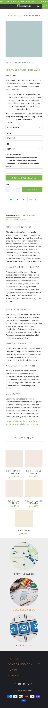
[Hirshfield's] (24, 6)
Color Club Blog (24, 609)
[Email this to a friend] (36, 199)
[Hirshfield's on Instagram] (28, 684)
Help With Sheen (29, 215)
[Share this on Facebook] (17, 199)
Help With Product (13, 215)
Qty (7, 184)
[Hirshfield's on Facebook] (15, 684)
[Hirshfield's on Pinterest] (24, 684)
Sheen (8, 133)
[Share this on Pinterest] (23, 199)
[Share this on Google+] (30, 199)
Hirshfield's (27, 690)
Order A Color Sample (24, 178)
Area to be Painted (22, 160)
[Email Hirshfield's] (33, 684)
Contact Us (24, 645)
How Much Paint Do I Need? (16, 219)
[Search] (38, 5)
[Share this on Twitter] (10, 199)
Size (7, 144)
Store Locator (24, 574)
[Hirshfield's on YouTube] (19, 684)
